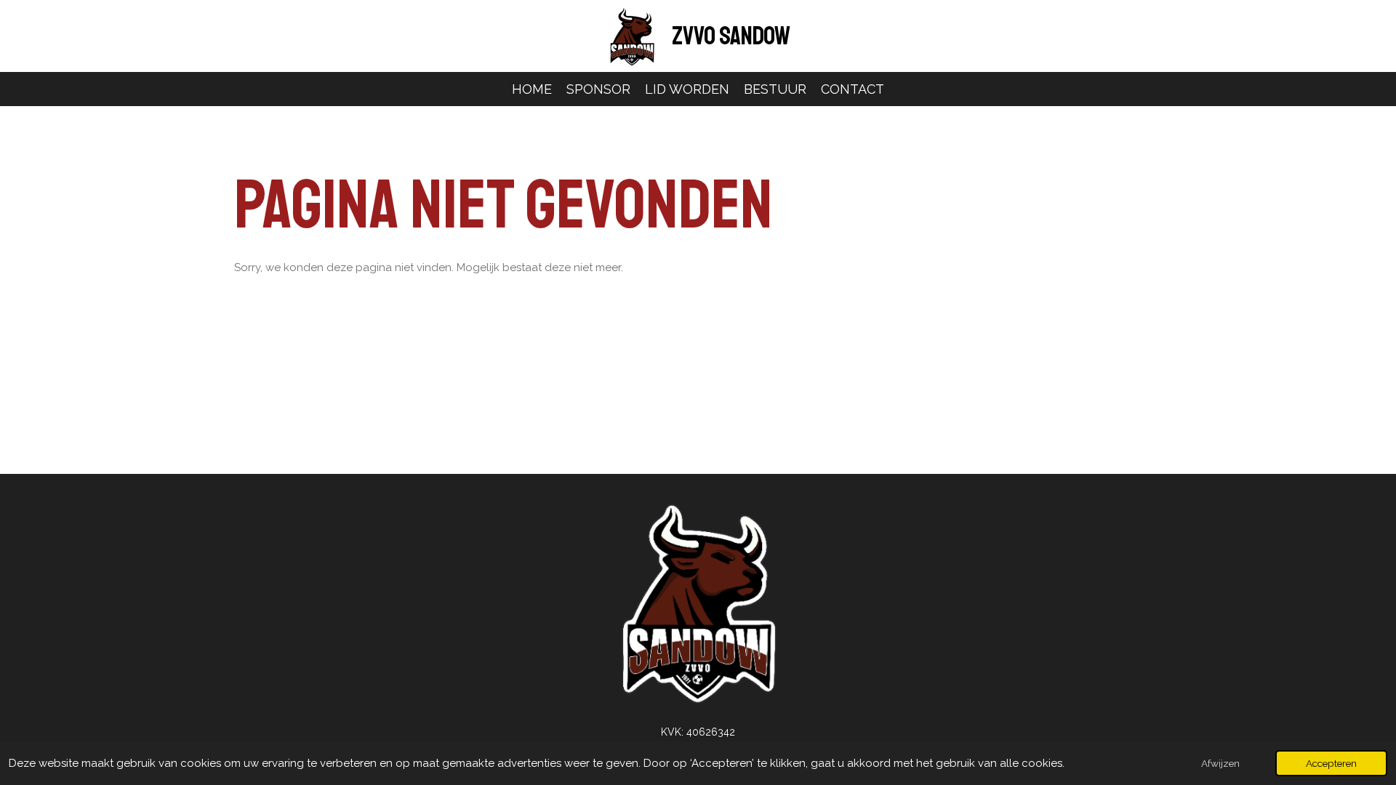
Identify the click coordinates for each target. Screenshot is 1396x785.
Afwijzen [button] (1220, 763)
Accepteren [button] (1331, 763)
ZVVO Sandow (731, 36)
